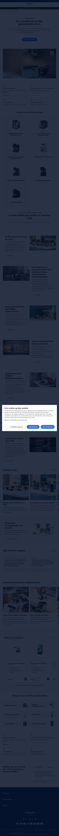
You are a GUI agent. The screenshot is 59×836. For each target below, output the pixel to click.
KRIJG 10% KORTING (17, 434)
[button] (51, 386)
